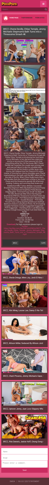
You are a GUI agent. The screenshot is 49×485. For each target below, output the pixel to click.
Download (11, 224)
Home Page (13, 18)
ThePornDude (26, 18)
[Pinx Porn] (16, 4)
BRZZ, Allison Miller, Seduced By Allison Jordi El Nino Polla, (23, 343)
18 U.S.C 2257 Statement (28, 481)
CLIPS (43, 243)
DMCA (12, 481)
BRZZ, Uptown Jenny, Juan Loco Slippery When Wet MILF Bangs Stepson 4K (23, 409)
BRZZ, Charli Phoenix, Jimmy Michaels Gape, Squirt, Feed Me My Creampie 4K (23, 376)
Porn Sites (39, 18)
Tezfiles (24, 226)
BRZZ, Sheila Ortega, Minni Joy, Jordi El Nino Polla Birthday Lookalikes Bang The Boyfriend (23, 277)
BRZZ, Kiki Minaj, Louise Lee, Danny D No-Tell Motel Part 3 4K (23, 310)
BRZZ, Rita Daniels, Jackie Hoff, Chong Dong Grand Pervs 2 (23, 441)
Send (24, 470)
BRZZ (15, 243)
